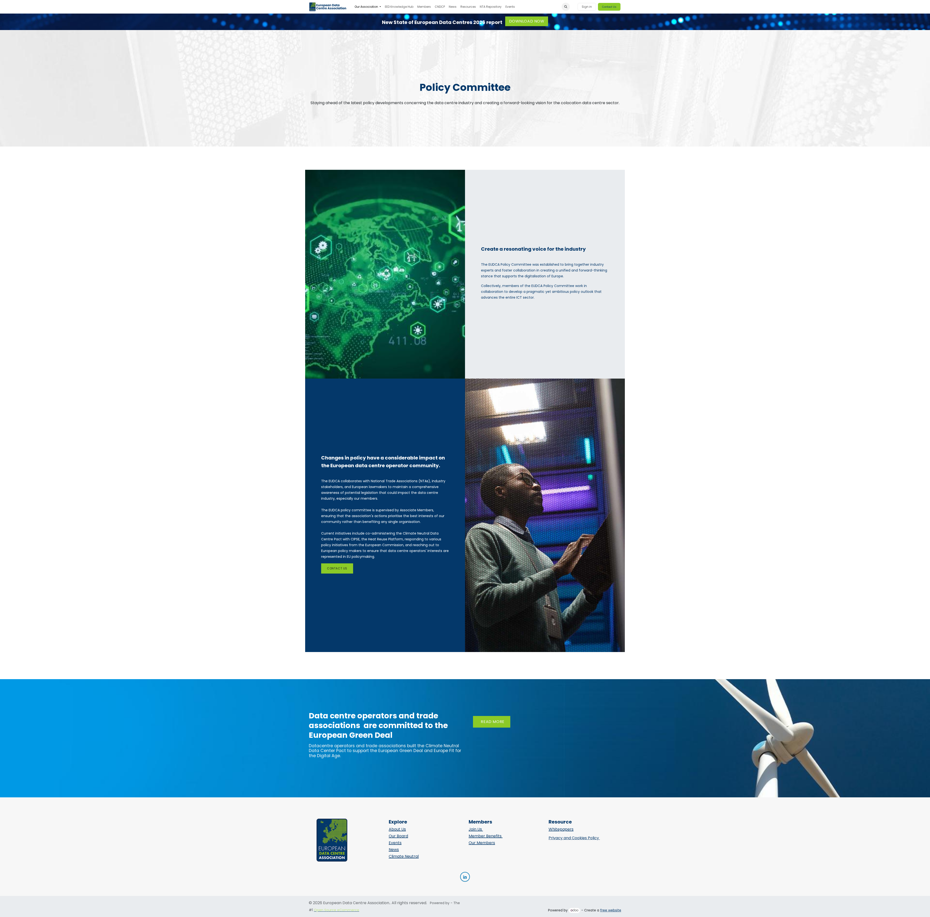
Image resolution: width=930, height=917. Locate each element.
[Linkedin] (465, 877)
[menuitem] (368, 7)
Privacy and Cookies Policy (574, 838)
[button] (566, 7)
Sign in (587, 7)
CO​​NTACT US (337, 568)
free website (610, 910)
